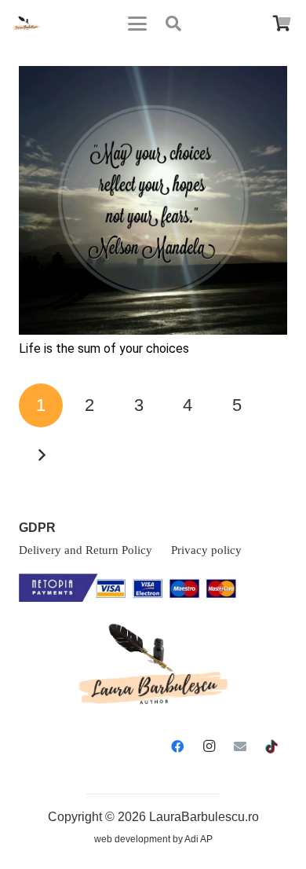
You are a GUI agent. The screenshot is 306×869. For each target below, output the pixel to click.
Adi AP (198, 839)
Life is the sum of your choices (104, 348)
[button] (137, 23)
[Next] (41, 455)
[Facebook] (177, 746)
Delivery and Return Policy (85, 550)
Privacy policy (206, 550)
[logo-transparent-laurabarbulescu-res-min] (26, 23)
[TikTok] (271, 746)
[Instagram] (208, 746)
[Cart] (282, 23)
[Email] (240, 746)
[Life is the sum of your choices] (153, 200)
